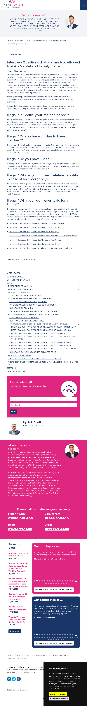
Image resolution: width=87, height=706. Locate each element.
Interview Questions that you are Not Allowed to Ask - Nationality (36, 223)
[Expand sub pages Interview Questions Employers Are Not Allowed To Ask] (79, 324)
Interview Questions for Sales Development (32, 305)
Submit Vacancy (15, 277)
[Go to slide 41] (58, 639)
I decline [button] (62, 694)
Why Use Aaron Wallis (18, 280)
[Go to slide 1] (34, 581)
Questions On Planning (21, 308)
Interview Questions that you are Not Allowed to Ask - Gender (35, 240)
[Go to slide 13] (65, 581)
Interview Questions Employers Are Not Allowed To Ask (38, 324)
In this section (15, 54)
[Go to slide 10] (57, 581)
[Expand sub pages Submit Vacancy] (79, 277)
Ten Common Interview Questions (26, 295)
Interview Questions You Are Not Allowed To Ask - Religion (41, 330)
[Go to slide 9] (54, 581)
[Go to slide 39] (53, 639)
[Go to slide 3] (39, 581)
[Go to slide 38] (51, 639)
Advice (10, 283)
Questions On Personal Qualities (26, 321)
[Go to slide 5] (44, 581)
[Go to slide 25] (61, 583)
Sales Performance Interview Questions (30, 299)
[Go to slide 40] (56, 639)
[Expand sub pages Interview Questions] (79, 293)
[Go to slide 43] (63, 639)
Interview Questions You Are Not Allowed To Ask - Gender (41, 342)
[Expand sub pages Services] (79, 368)
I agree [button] (52, 694)
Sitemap (16, 690)
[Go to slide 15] (70, 581)
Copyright (11, 667)
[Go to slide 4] (42, 581)
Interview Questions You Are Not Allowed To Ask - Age (39, 333)
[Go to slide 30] (62, 637)
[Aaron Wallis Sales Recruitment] (12, 4)
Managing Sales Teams (19, 356)
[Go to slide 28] (57, 637)
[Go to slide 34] (72, 637)
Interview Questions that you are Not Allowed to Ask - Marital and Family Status (43, 236)
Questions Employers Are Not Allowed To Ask (33, 352)
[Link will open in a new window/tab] (9, 679)
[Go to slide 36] (77, 637)
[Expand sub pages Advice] (79, 283)
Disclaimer (21, 667)
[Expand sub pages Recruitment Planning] (79, 286)
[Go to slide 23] (56, 583)
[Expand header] (83, 5)
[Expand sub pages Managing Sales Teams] (79, 356)
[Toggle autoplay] (76, 581)
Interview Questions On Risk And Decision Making (34, 315)
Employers (13, 272)
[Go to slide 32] (67, 637)
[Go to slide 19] (46, 583)
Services (11, 368)
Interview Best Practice (20, 289)
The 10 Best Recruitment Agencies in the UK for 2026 (34, 359)
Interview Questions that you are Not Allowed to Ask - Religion (35, 228)
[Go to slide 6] (47, 581)
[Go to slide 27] (66, 583)
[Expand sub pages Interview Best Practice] (79, 289)
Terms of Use (41, 667)
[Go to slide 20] (48, 583)
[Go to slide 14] (67, 581)
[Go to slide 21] (51, 583)
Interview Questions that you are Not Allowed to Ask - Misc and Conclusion (40, 248)
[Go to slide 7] (49, 581)
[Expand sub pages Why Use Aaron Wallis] (79, 280)
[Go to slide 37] (48, 639)
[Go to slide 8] (52, 581)
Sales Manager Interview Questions (28, 302)
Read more (15, 631)
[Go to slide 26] (63, 583)
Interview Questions (19, 293)
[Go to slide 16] (72, 581)
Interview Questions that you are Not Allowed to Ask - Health (35, 244)
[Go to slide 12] (62, 581)
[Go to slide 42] (61, 639)
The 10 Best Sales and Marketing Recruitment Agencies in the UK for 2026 (43, 363)
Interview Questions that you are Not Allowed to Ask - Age (34, 232)
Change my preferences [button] (59, 698)
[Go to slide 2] (37, 581)
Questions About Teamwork (24, 318)
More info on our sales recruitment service (54, 590)
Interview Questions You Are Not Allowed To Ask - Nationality (43, 327)
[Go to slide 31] (65, 637)
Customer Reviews (16, 371)
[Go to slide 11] (60, 581)
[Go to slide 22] (53, 583)
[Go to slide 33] (70, 637)
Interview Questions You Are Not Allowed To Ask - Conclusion (43, 349)
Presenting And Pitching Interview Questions (33, 311)
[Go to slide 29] (60, 637)
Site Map (30, 667)
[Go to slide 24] (58, 583)
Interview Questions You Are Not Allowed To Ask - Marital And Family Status (43, 338)
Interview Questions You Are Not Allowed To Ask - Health (41, 345)
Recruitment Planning (20, 286)
